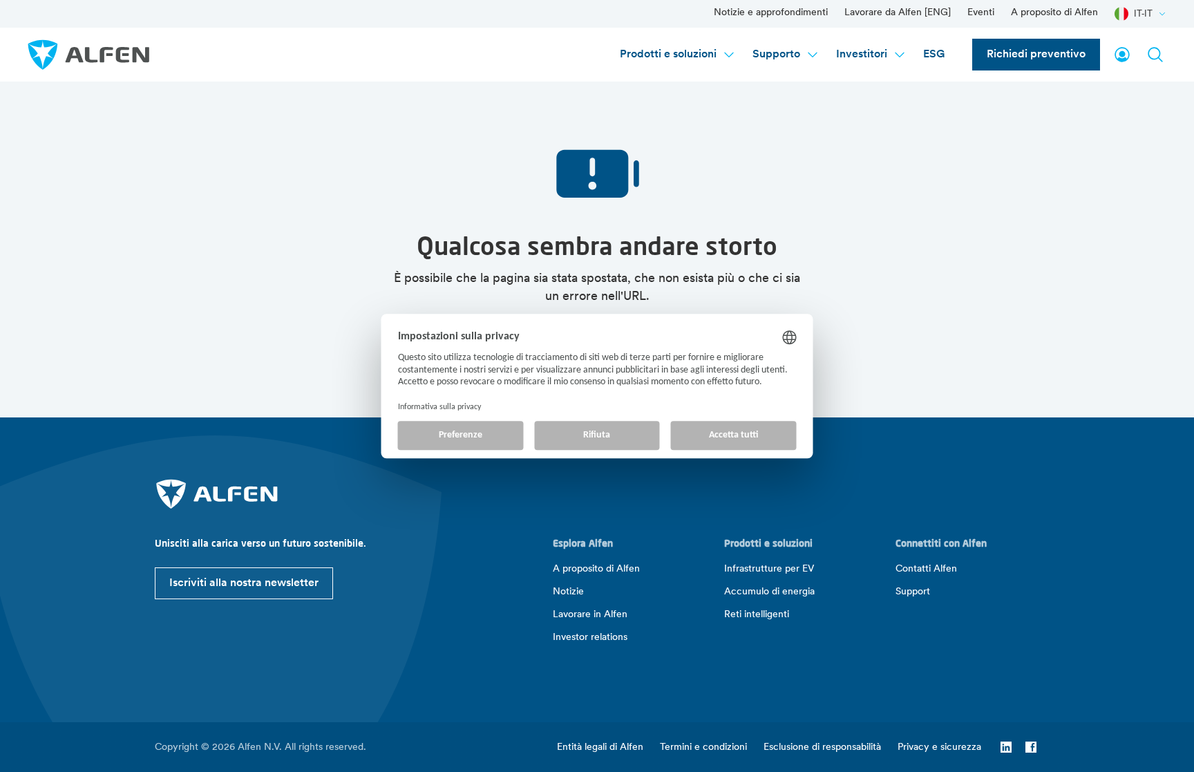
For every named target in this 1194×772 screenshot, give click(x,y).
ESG (934, 54)
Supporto (776, 54)
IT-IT (1143, 13)
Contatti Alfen (926, 569)
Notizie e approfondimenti (771, 13)
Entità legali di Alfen (600, 747)
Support (913, 592)
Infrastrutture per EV (769, 569)
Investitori (861, 54)
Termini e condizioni (703, 747)
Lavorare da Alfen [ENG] (897, 13)
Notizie (568, 592)
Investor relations (590, 637)
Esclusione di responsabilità (822, 747)
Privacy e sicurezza (939, 747)
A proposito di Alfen (1054, 13)
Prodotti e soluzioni (668, 54)
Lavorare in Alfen (590, 615)
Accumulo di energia (769, 592)
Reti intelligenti (756, 615)
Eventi (980, 13)
